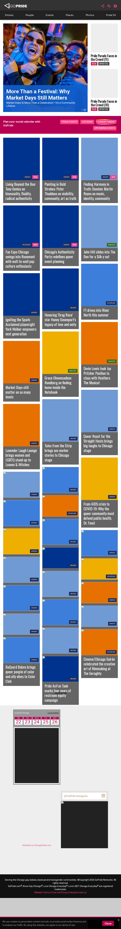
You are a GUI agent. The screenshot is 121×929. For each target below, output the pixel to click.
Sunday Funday (106, 122)
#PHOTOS (103, 63)
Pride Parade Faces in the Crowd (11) (104, 57)
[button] (103, 6)
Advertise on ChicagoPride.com (36, 845)
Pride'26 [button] (111, 15)
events (104, 128)
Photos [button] (90, 15)
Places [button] (70, 15)
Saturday (87, 122)
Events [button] (50, 15)
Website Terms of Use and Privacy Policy (54, 892)
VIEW (94, 63)
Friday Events (69, 122)
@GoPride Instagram (75, 795)
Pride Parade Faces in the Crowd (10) (104, 103)
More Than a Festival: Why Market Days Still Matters (38, 94)
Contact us (81, 892)
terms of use (68, 925)
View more (60, 693)
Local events (53, 712)
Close (108, 923)
